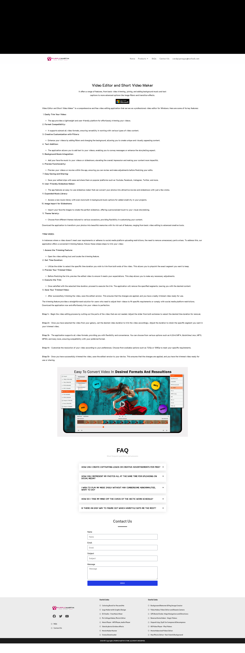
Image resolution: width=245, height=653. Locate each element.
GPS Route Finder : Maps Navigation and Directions (169, 614)
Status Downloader (109, 635)
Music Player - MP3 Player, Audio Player (116, 622)
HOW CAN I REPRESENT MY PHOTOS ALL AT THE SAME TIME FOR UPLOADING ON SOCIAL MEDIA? (119, 477)
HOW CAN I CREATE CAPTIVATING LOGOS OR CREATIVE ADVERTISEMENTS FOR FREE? (120, 467)
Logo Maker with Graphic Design (114, 610)
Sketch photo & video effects (113, 626)
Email (89, 542)
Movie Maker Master (109, 631)
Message (91, 564)
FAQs (55, 624)
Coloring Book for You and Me (113, 606)
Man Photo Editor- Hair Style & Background (167, 635)
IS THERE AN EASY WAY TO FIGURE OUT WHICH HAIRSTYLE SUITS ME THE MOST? (118, 508)
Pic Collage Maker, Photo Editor (114, 618)
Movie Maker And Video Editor (162, 631)
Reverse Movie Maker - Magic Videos (164, 618)
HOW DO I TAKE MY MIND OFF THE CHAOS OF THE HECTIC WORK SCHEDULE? (117, 499)
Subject (90, 553)
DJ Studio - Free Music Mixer (112, 614)
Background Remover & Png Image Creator (166, 606)
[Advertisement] (122, 27)
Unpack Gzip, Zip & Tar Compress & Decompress (168, 622)
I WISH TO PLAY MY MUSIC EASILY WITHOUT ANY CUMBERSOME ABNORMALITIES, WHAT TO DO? (118, 488)
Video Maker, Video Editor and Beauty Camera (168, 610)
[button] (122, 467)
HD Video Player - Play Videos (161, 626)
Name (89, 531)
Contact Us (58, 628)
